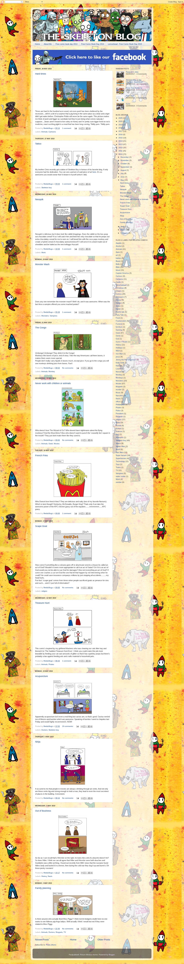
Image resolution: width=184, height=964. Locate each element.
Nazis (50, 876)
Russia (118, 426)
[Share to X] (84, 128)
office (118, 402)
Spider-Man (120, 446)
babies (118, 258)
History (44, 876)
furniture (119, 327)
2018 (121, 128)
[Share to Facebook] (87, 128)
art (117, 255)
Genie (118, 336)
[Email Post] (75, 128)
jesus (118, 357)
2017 (121, 131)
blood (118, 270)
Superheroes (121, 458)
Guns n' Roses (121, 342)
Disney (118, 300)
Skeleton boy (46, 188)
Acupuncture (41, 676)
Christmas (120, 288)
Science (119, 431)
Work (43, 252)
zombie (119, 482)
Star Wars (120, 452)
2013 (121, 144)
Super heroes (121, 455)
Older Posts (104, 939)
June (123, 177)
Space (118, 443)
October (124, 164)
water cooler (121, 476)
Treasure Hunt (42, 603)
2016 (121, 134)
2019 (121, 125)
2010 (121, 154)
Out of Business (43, 811)
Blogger (112, 955)
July (122, 173)
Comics (119, 294)
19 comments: (68, 726)
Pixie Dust (130, 96)
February (124, 233)
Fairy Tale (120, 315)
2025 (121, 118)
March (123, 230)
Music (118, 393)
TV (65, 932)
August (124, 170)
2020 (121, 121)
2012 (121, 148)
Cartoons (52, 132)
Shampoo (119, 437)
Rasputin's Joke (132, 72)
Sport (118, 449)
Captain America (122, 273)
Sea (117, 434)
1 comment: (67, 128)
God (117, 339)
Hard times (40, 74)
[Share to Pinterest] (89, 128)
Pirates (51, 664)
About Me (48, 44)
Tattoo (38, 143)
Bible (118, 267)
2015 (121, 138)
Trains (118, 467)
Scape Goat (41, 526)
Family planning (43, 888)
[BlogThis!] (82, 128)
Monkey (52, 371)
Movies (56, 444)
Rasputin (119, 417)
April (123, 226)
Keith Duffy (120, 363)
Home (37, 44)
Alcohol (119, 246)
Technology (120, 461)
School (118, 428)
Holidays (119, 348)
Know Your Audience (134, 88)
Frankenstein (121, 321)
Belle (118, 264)
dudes (118, 306)
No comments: (68, 368)
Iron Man (119, 354)
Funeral (119, 324)
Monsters (45, 316)
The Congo (40, 327)
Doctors (44, 730)
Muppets (59, 932)
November (125, 160)
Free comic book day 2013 (66, 44)
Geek (51, 444)
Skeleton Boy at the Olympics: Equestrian (134, 81)
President (119, 414)
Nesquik (39, 199)
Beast (118, 261)
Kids (117, 366)
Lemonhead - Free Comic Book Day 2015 (125, 44)
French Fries (41, 455)
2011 (121, 151)
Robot (118, 423)
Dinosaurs (120, 297)
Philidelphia (120, 405)
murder (119, 390)
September (125, 167)
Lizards (119, 369)
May (122, 180)
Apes (118, 252)
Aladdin (119, 243)
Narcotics (119, 396)
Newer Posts (42, 939)
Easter (118, 309)
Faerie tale (120, 312)
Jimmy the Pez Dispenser (126, 360)
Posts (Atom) (51, 945)
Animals (44, 132)
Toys (118, 464)
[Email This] (80, 128)
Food (118, 318)
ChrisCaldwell (121, 285)
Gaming (119, 330)
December (125, 157)
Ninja (37, 742)
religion (44, 591)
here (94, 172)
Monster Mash (42, 264)
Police (118, 411)
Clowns (119, 291)
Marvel (118, 372)
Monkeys (119, 378)
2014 (121, 141)
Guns (128, 104)
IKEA (118, 351)
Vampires (53, 316)
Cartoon (119, 276)
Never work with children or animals (53, 383)
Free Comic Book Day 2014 (92, 44)
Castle (118, 282)
